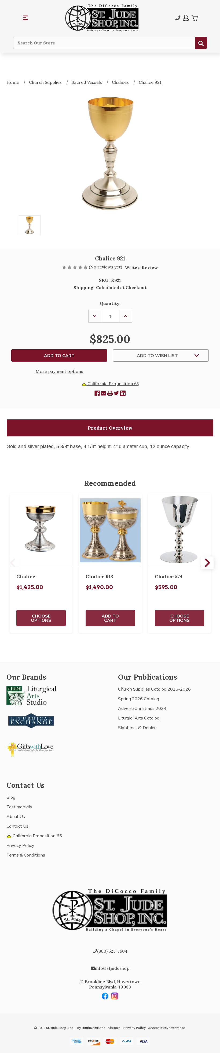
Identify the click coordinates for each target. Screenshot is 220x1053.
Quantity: (110, 303)
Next (207, 562)
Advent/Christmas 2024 (142, 708)
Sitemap (114, 1028)
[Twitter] (116, 393)
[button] (25, 18)
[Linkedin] (123, 393)
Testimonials (19, 806)
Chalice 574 (168, 576)
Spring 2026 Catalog (138, 698)
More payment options (59, 371)
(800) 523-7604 (112, 951)
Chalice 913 (99, 576)
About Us (15, 816)
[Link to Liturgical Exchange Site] (31, 720)
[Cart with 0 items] (194, 18)
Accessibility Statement (166, 1028)
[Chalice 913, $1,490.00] (110, 530)
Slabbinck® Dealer (137, 727)
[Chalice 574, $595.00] (179, 530)
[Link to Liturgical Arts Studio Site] (31, 695)
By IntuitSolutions (91, 1028)
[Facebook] (97, 393)
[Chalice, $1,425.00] (41, 530)
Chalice (25, 576)
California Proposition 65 (112, 383)
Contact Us (17, 826)
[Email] (103, 393)
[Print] (110, 393)
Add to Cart (110, 618)
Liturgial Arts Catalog (138, 718)
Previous (12, 562)
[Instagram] (115, 996)
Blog (10, 797)
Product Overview (110, 428)
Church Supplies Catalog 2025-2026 (154, 689)
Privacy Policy (20, 845)
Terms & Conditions (25, 855)
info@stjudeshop (112, 968)
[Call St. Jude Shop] (178, 18)
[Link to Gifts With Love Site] (31, 748)
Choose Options (41, 618)
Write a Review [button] (141, 267)
